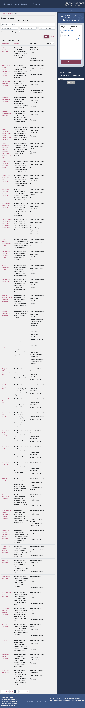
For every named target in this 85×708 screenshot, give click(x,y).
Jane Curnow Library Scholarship (5, 387)
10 (17, 691)
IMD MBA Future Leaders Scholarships (6, 99)
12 (22, 691)
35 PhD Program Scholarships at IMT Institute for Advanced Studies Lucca (7, 223)
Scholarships (7, 4)
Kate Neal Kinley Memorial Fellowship (6, 113)
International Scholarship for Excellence (6, 415)
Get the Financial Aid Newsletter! (71, 75)
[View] (47, 47)
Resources (25, 4)
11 (20, 691)
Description (17, 43)
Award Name (5, 43)
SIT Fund (4, 640)
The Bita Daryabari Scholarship (5, 49)
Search (46, 36)
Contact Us (30, 701)
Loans (16, 4)
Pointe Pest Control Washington (5, 433)
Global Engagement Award (5, 267)
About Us (36, 4)
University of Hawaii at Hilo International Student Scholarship (6, 534)
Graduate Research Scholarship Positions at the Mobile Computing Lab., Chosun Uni (6, 133)
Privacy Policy (38, 701)
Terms (44, 701)
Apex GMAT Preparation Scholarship (5, 401)
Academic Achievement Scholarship (5, 496)
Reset (52, 36)
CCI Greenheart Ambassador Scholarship (6, 205)
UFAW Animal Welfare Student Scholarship (6, 83)
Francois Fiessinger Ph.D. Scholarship (6, 313)
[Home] (74, 4)
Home (4, 13)
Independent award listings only (10, 32)
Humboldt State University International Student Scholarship (6, 514)
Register (77, 10)
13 (25, 691)
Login (71, 10)
